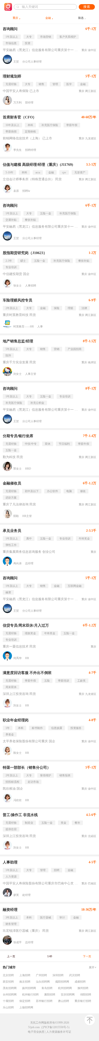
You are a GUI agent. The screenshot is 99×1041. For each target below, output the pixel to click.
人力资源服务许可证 (58, 1031)
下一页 (87, 956)
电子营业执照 (36, 1031)
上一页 (11, 956)
